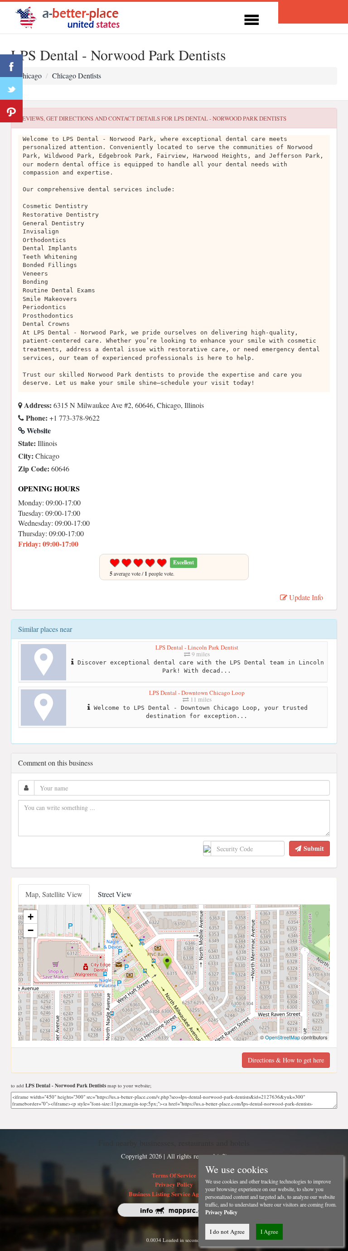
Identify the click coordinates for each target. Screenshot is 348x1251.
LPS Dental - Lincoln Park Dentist (196, 647)
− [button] (31, 930)
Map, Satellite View (53, 894)
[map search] (73, 16)
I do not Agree (227, 1231)
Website (38, 430)
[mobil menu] (251, 18)
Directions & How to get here (286, 1060)
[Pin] (11, 111)
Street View (115, 894)
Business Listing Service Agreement (174, 1193)
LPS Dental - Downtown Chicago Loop (197, 693)
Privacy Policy (174, 1184)
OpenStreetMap (282, 1037)
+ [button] (31, 916)
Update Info (305, 597)
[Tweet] (11, 88)
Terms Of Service (174, 1175)
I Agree (269, 1231)
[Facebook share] (11, 65)
